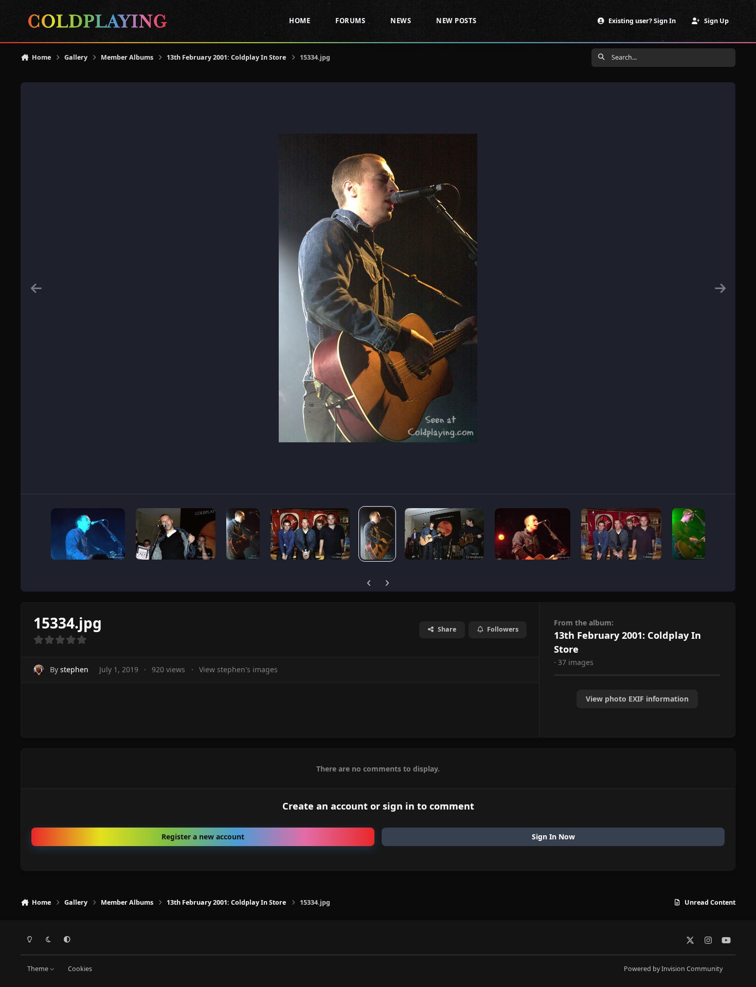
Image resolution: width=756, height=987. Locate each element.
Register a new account (202, 836)
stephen (74, 669)
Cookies (80, 968)
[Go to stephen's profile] (38, 670)
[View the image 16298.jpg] (310, 534)
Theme (38, 968)
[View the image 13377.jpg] (688, 534)
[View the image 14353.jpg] (532, 534)
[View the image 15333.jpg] (444, 534)
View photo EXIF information (637, 699)
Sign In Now (553, 836)
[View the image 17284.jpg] (175, 534)
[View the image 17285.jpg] (88, 534)
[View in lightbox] (378, 288)
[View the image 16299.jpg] (243, 534)
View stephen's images (238, 669)
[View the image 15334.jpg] (377, 534)
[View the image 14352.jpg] (621, 534)
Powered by (673, 968)
